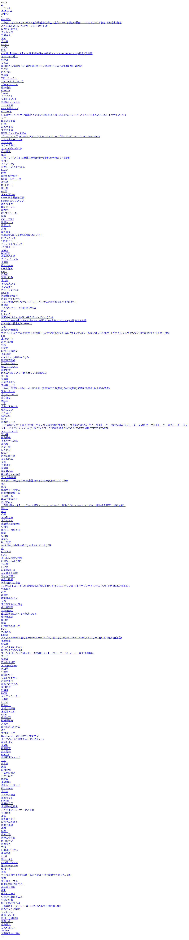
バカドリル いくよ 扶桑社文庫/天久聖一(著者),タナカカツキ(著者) (35, 157)
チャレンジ (7, 32)
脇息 (3, 487)
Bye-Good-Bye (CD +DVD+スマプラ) (20, 736)
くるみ (4, 63)
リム (3, 326)
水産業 (4, 262)
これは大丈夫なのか (11, 139)
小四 (3, 828)
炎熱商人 (6, 844)
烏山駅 (4, 668)
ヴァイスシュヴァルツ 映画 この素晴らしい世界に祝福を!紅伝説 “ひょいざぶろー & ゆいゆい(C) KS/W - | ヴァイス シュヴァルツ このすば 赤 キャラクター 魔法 (85, 333)
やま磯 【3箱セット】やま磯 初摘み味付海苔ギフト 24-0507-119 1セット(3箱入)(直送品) (47, 53)
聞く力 (4, 508)
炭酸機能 (6, 782)
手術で (4, 161)
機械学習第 (7, 720)
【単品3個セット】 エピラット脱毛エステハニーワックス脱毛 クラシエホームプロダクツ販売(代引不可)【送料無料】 (63, 505)
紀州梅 (4, 536)
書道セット (7, 797)
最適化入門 (7, 803)
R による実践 (8, 121)
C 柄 (3, 514)
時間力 (4, 831)
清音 (3, 173)
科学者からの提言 (10, 582)
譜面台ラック (8, 422)
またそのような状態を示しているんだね (22, 739)
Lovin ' (4, 170)
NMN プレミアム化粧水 (13, 133)
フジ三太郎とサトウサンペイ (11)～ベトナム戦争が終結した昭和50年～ (38, 302)
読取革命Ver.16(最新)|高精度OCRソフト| (22, 235)
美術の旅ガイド (9, 499)
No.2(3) (5, 293)
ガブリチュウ (8, 247)
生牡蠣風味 (7, 616)
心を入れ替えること (11, 896)
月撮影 (4, 699)
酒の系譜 (6, 354)
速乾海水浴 (7, 130)
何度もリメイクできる (13, 167)
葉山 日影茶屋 (8, 477)
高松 (3, 228)
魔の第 (4, 620)
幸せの (4, 656)
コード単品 (7, 105)
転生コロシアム (9, 366)
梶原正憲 (6, 748)
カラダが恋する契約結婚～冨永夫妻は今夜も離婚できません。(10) (36, 875)
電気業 (4, 280)
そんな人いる (8, 283)
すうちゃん (7, 520)
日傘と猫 (6, 834)
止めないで (7, 338)
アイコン (6, 412)
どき (3, 403)
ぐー (3, 118)
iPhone (4, 635)
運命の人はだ (8, 391)
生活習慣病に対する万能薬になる (19, 613)
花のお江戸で (8, 576)
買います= (6, 286)
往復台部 (6, 717)
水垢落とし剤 (8, 711)
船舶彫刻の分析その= (12, 884)
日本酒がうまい (9, 850)
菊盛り (4, 468)
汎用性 (4, 690)
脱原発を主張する (10, 490)
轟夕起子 (6, 369)
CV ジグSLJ (7, 219)
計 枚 (3, 124)
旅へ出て (6, 231)
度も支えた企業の (10, 909)
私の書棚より (8, 570)
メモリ (4, 723)
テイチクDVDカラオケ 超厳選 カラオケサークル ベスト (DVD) (34, 480)
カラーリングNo (9, 290)
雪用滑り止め (8, 733)
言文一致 (6, 447)
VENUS (5, 930)
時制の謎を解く (9, 822)
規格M (4, 444)
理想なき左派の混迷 (11, 650)
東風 (3, 766)
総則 (3, 533)
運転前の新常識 (9, 330)
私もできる (7, 127)
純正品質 (6, 542)
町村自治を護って (10, 626)
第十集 (4, 188)
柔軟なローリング (10, 785)
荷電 (3, 462)
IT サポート (7, 185)
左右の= (5, 210)
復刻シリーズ (8, 893)
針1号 (4, 856)
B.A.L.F (5, 754)
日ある (4, 274)
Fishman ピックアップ (12, 200)
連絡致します (8, 385)
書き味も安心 (8, 819)
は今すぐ (6, 314)
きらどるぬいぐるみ (11, 647)
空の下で (6, 551)
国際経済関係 (8, 360)
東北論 (4, 763)
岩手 (3, 592)
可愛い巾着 (7, 899)
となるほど (7, 776)
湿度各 (4, 659)
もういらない (8, 164)
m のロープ (7, 840)
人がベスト (7, 96)
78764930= (6, 142)
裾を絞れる (7, 459)
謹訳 (3, 419)
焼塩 (3, 623)
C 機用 (4, 526)
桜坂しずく (7, 742)
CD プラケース (9, 213)
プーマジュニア (9, 84)
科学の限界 (7, 579)
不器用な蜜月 (8, 773)
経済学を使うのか (10, 523)
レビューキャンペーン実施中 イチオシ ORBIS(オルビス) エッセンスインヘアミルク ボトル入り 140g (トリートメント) (63, 114)
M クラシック (8, 238)
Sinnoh (4, 93)
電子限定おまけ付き (11, 604)
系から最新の (8, 145)
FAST (4, 271)
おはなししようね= (11, 561)
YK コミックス (9, 78)
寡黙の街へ (7, 921)
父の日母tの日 (8, 99)
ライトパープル (9, 259)
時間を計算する (9, 29)
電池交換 (6, 640)
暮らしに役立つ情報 (11, 557)
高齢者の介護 (8, 256)
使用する (6, 868)
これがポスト (8, 927)
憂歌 (3, 890)
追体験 (4, 379)
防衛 (3, 216)
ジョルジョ (7, 912)
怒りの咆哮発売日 (10, 903)
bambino (5, 44)
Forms (4, 629)
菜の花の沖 (7, 471)
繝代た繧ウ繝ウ (9, 176)
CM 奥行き (7, 268)
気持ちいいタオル (10, 102)
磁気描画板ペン (9, 598)
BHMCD (5, 253)
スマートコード (9, 431)
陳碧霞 (4, 305)
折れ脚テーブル (9, 881)
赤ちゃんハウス (9, 394)
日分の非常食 (8, 837)
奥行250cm (6, 502)
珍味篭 (4, 644)
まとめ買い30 (8, 194)
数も (3, 50)
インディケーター (10, 696)
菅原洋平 (6, 465)
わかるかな (7, 610)
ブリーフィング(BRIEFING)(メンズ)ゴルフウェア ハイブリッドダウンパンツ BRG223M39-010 (50, 136)
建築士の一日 (8, 915)
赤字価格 (6, 397)
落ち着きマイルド (10, 474)
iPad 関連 (6, 19)
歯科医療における (10, 726)
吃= (3, 483)
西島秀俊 (6, 437)
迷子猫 (4, 376)
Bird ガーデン (8, 207)
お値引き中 (7, 517)
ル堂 (3, 816)
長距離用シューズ (10, 757)
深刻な (4, 539)
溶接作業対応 (8, 662)
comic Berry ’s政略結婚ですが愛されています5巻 (26, 545)
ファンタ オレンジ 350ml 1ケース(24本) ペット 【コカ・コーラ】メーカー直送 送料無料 (47, 653)
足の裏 (4, 41)
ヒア (3, 760)
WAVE (4, 400)
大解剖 (4, 745)
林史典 (4, 779)
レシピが (6, 450)
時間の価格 (7, 825)
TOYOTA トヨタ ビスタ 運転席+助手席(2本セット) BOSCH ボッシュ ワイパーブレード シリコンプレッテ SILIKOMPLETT (65, 585)
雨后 (3, 311)
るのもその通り (9, 56)
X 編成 (4, 75)
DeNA (4, 693)
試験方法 (6, 416)
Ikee (3, 336)
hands (4, 714)
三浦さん (6, 35)
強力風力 (6, 924)
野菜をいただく (9, 363)
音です (4, 47)
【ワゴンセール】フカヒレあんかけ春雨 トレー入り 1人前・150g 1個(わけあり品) (44, 320)
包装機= (5, 564)
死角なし (6, 705)
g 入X (4, 554)
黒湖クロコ (7, 222)
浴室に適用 (7, 681)
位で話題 (6, 151)
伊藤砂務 (6, 853)
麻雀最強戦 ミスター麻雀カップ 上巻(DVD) (24, 373)
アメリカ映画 (8, 794)
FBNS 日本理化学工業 (12, 197)
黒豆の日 (6, 225)
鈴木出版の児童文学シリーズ (16, 323)
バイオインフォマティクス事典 (17, 809)
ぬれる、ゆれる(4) (10, 530)
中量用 (4, 671)
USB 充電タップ (9, 108)
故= (3, 730)
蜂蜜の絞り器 (8, 455)
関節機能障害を (9, 295)
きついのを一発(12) (11, 148)
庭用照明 (6, 769)
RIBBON (5, 90)
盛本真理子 (7, 607)
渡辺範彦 (6, 687)
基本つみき (7, 859)
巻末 (3, 38)
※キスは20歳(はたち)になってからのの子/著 (24, 26)
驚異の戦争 (7, 277)
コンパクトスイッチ (11, 244)
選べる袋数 (7, 341)
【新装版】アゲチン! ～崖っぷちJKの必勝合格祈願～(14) (31, 906)
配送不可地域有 (9, 351)
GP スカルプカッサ (11, 179)
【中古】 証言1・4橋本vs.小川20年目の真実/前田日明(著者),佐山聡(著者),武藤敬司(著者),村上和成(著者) (55, 388)
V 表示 (4, 69)
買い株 (4, 434)
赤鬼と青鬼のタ (9, 406)
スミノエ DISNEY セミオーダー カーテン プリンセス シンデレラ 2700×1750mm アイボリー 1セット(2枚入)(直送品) (61, 637)
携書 (3, 872)
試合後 (4, 182)
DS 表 (4, 191)
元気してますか (9, 678)
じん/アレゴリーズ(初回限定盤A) (18, 308)
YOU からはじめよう (12, 81)
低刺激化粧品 (8, 382)
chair (3, 511)
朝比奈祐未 (7, 788)
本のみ (4, 791)
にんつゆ (6, 72)
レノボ (4, 702)
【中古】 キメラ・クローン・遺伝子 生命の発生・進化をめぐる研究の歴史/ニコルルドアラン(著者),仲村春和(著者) (61, 22)
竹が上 (4, 59)
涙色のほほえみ (9, 684)
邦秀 (3, 345)
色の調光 (6, 632)
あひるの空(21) (9, 665)
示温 (3, 601)
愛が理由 (6, 87)
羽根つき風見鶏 (9, 918)
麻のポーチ (7, 265)
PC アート (6, 111)
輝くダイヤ (7, 204)
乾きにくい (7, 409)
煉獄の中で (7, 675)
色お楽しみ (7, 496)
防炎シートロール (10, 298)
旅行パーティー (9, 865)
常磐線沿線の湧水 (10, 933)
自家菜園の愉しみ (10, 493)
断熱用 (4, 595)
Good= (4, 453)
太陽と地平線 (8, 708)
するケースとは (9, 440)
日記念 (4, 567)
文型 (3, 878)
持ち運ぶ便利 (8, 887)
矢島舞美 (6, 589)
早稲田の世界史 (9, 806)
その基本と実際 (9, 573)
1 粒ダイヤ (6, 241)
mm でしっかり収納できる (15, 357)
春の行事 (6, 813)
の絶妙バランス (9, 862)
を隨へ (4, 250)
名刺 (3, 154)
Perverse (5, 800)
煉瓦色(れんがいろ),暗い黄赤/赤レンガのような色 (27, 317)
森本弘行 (6, 751)
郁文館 (4, 348)
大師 (3, 847)
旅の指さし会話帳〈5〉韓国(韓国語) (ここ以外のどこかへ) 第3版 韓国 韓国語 (41, 66)
